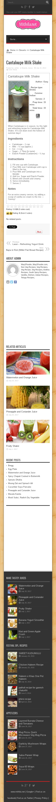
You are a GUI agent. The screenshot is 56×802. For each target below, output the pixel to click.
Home (12, 50)
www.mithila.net (18, 792)
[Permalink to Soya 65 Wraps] (12, 774)
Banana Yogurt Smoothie (31, 620)
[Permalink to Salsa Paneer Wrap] (12, 762)
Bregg (10, 465)
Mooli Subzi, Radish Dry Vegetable (23, 497)
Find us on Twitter (25, 798)
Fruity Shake (12, 446)
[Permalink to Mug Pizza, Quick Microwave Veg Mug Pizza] (12, 739)
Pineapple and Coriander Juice (21, 411)
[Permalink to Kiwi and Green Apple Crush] (12, 639)
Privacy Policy (41, 798)
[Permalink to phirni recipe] (12, 706)
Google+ (30, 792)
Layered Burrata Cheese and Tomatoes (31, 722)
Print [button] (38, 117)
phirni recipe (25, 699)
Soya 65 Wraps (26, 766)
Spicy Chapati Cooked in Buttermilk (24, 476)
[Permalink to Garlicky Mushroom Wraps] (12, 751)
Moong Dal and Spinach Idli (20, 483)
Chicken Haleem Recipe (31, 664)
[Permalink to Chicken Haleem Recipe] (12, 672)
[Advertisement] (28, 316)
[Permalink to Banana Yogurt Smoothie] (12, 627)
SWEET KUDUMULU (30, 653)
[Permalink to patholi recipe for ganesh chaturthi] (12, 695)
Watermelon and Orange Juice (21, 377)
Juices (30, 68)
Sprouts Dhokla (15, 480)
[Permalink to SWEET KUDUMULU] (12, 660)
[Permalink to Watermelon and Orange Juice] (28, 374)
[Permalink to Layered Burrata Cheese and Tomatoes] (12, 728)
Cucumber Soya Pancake (19, 487)
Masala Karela (14, 494)
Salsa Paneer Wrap (28, 755)
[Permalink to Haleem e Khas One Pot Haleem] (12, 683)
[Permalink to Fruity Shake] (28, 442)
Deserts (22, 50)
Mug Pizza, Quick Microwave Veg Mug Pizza (32, 733)
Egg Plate (12, 469)
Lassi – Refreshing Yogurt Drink (28, 243)
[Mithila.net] (28, 27)
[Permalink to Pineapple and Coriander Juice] (28, 408)
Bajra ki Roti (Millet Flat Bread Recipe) (25, 249)
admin (16, 68)
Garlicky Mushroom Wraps (32, 743)
